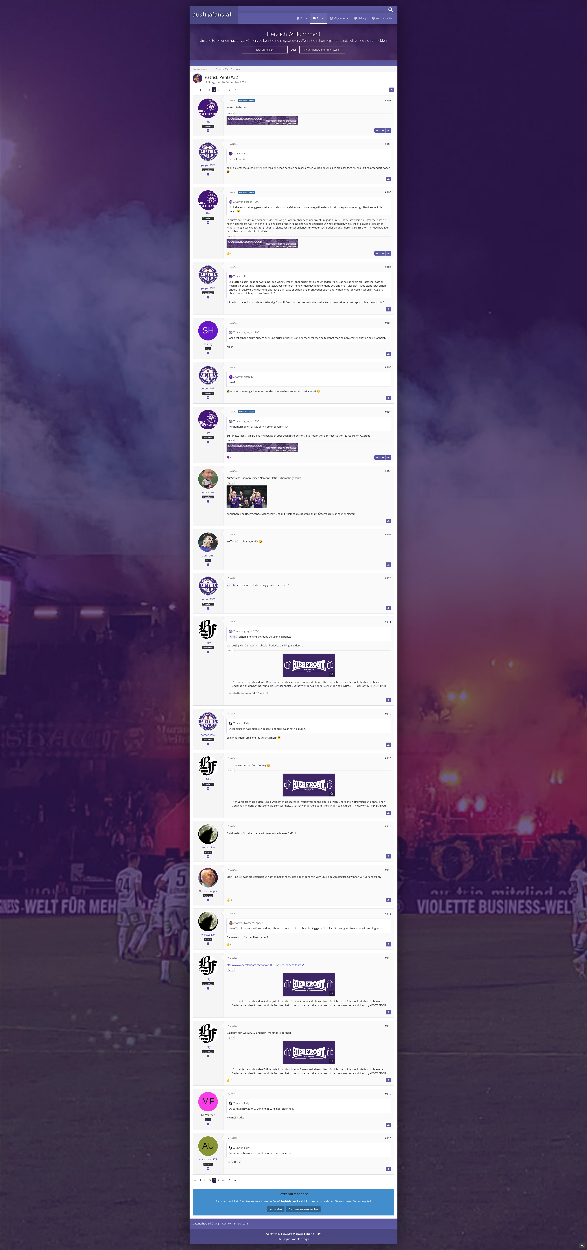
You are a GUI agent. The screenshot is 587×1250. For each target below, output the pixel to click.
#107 (388, 412)
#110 (388, 578)
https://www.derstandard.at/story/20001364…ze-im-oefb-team (264, 965)
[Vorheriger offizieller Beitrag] (383, 130)
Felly (232, 585)
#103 (388, 192)
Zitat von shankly (243, 377)
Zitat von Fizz (241, 153)
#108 (388, 471)
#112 (388, 714)
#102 (388, 144)
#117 (388, 958)
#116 (388, 913)
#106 (388, 367)
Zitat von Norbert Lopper (248, 923)
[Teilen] (391, 90)
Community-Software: (293, 1233)
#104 (388, 267)
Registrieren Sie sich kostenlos (299, 1201)
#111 (388, 621)
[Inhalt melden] (377, 130)
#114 (388, 826)
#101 (388, 100)
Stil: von (293, 1239)
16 (229, 89)
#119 (388, 1094)
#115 (388, 870)
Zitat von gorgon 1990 (246, 201)
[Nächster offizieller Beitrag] (388, 130)
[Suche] (390, 9)
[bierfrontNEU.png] (308, 665)
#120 (388, 1138)
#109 (388, 534)
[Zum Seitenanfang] (582, 1245)
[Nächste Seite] (235, 89)
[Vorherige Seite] (195, 89)
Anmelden (275, 1209)
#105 (388, 323)
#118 (388, 1026)
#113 (388, 758)
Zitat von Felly (241, 723)
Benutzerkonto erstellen (303, 1209)
